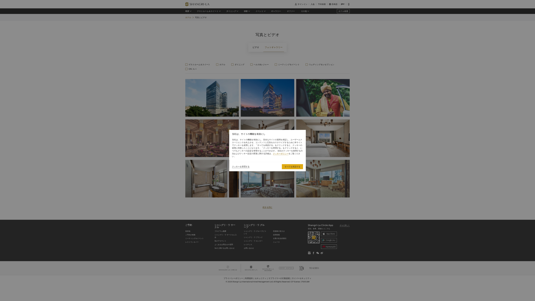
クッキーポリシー (281, 153)
